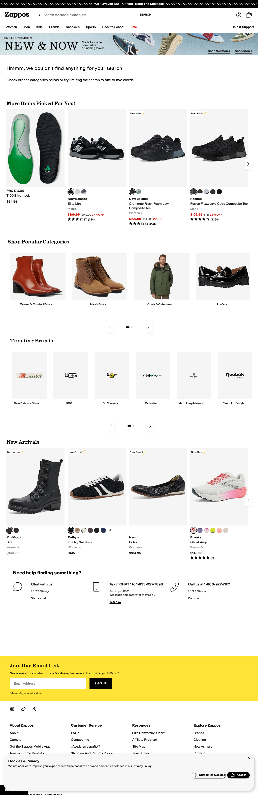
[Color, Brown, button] (200, 192)
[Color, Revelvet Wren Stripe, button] (77, 530)
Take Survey (141, 753)
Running (200, 753)
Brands (199, 733)
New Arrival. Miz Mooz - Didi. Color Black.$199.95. (35, 501)
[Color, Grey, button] (84, 192)
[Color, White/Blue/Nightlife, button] (213, 530)
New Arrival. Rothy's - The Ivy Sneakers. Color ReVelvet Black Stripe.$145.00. (97, 501)
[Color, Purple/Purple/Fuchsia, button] (200, 530)
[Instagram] (12, 709)
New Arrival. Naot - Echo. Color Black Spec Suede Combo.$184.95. (158, 501)
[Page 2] (131, 327)
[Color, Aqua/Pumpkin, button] (138, 192)
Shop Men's (243, 51)
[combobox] (85, 15)
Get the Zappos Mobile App (30, 746)
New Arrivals (203, 746)
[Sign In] (238, 15)
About (14, 733)
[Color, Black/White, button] (219, 192)
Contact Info (80, 740)
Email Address (24, 683)
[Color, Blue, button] (77, 192)
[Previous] (109, 327)
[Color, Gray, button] (206, 192)
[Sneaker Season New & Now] (129, 44)
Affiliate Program (144, 740)
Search (145, 14)
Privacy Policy (142, 766)
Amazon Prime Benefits (27, 753)
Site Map (138, 746)
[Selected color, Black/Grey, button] (132, 192)
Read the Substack (149, 4)
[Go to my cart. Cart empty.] (249, 15)
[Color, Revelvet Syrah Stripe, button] (90, 530)
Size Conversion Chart (148, 733)
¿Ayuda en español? (85, 746)
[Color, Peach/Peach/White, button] (219, 530)
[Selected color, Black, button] (71, 192)
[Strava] (34, 709)
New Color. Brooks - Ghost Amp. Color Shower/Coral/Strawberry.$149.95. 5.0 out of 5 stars (219, 504)
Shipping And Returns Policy (92, 753)
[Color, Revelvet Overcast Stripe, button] (103, 530)
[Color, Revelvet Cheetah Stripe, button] (84, 530)
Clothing (200, 740)
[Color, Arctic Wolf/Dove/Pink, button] (226, 530)
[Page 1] (128, 327)
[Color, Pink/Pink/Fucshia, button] (206, 530)
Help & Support (242, 27)
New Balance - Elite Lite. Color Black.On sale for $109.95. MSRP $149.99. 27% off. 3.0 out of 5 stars (97, 165)
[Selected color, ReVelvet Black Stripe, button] (71, 530)
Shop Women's (219, 51)
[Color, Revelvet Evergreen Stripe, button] (97, 530)
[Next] (248, 164)
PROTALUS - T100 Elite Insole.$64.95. (35, 156)
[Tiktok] (23, 709)
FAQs (75, 733)
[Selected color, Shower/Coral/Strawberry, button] (193, 530)
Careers (15, 740)
